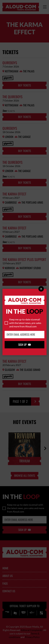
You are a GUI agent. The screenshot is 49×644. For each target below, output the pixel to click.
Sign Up (24, 344)
